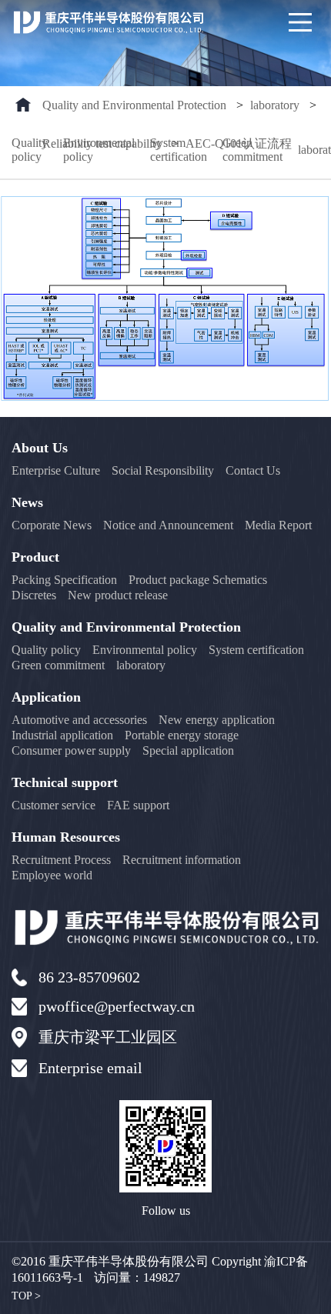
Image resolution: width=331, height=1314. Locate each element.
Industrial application (62, 735)
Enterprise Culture (56, 470)
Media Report (278, 525)
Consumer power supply (71, 750)
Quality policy (30, 149)
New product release (118, 595)
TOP (26, 1296)
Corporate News (52, 525)
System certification (178, 149)
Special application (188, 750)
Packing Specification (64, 579)
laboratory (274, 105)
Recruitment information (181, 859)
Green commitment (252, 149)
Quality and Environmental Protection (134, 105)
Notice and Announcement (168, 525)
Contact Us (253, 470)
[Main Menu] (300, 22)
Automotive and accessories (79, 719)
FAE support (138, 805)
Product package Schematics (198, 579)
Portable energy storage (182, 735)
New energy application (217, 719)
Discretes (34, 595)
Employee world (52, 875)
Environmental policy (99, 149)
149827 (161, 1277)
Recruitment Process (61, 859)
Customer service (53, 805)
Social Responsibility (163, 470)
